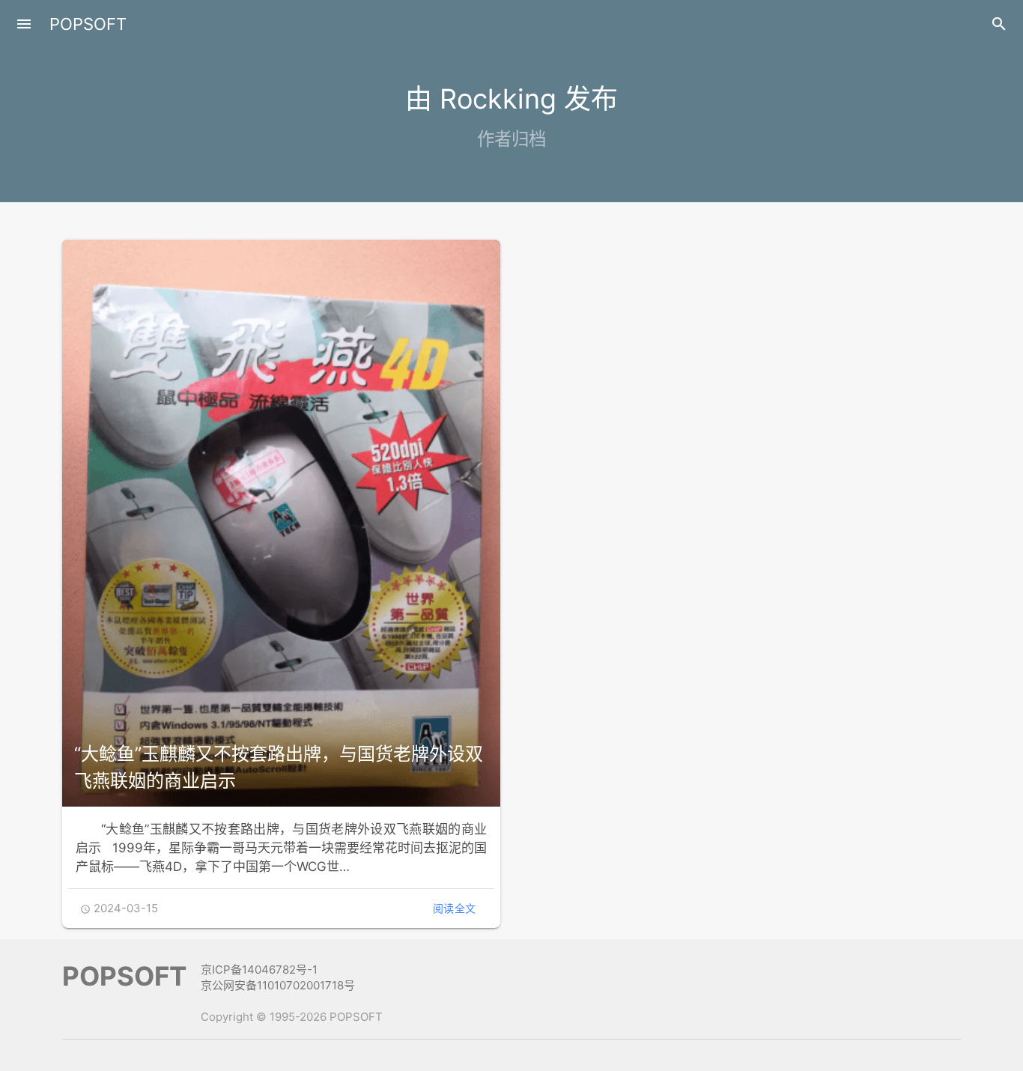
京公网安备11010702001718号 (278, 985)
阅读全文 (454, 908)
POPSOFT (88, 24)
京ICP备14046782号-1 (259, 969)
